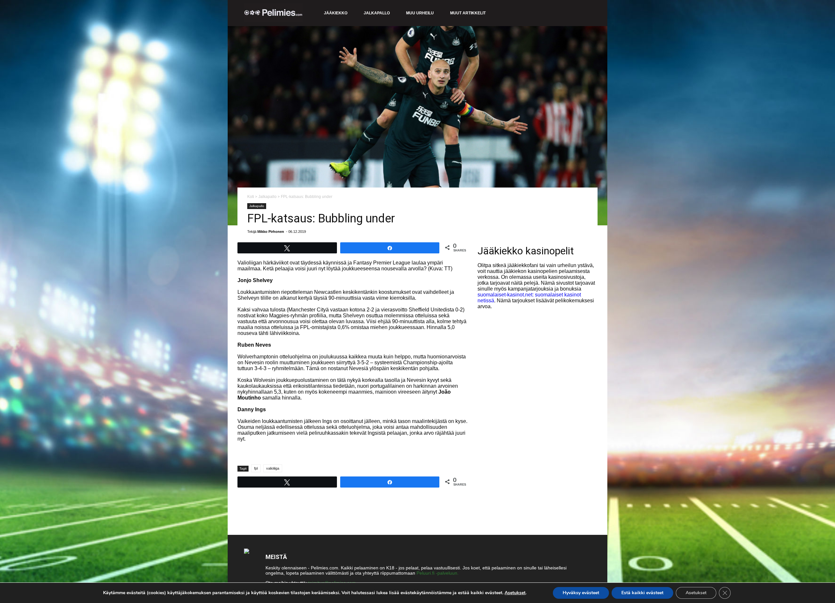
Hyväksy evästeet (581, 593)
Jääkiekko (335, 13)
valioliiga (272, 468)
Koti (250, 196)
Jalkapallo (377, 13)
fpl (256, 468)
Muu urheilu (420, 13)
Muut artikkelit (468, 13)
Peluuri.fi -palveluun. (438, 573)
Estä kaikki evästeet (642, 593)
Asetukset (515, 593)
